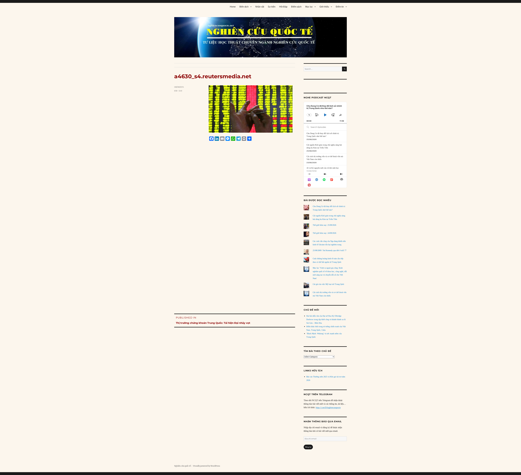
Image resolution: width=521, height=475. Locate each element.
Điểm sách (296, 7)
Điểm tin (340, 7)
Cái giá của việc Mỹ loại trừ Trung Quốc (328, 284)
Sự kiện (271, 7)
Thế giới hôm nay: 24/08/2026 (324, 233)
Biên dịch (244, 7)
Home (233, 7)
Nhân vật (259, 7)
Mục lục (309, 7)
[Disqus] (234, 195)
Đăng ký (308, 447)
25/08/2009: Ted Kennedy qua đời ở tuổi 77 (329, 250)
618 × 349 (178, 91)
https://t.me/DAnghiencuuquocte (328, 408)
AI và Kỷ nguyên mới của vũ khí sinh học (322, 168)
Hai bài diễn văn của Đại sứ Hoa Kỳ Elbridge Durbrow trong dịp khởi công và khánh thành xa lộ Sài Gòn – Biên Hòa (326, 319)
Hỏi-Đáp (283, 7)
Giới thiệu (324, 7)
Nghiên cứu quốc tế (182, 466)
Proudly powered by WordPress (206, 466)
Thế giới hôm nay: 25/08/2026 (324, 225)
